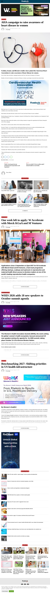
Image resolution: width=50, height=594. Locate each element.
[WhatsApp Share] (11, 157)
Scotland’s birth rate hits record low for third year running (18, 536)
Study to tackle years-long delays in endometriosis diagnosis (18, 488)
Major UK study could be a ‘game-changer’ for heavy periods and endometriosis (22, 474)
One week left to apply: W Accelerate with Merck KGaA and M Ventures (20, 515)
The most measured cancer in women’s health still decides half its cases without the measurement (25, 522)
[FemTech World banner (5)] (25, 15)
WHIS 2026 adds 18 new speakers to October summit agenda (18, 494)
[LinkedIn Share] (5, 157)
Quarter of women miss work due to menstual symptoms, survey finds (20, 481)
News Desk (8, 29)
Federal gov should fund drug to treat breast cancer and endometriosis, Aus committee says (24, 529)
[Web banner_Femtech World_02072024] (10, 468)
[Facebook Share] (8, 157)
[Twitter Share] (2, 157)
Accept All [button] (11, 591)
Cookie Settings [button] (5, 591)
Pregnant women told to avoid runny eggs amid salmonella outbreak (20, 508)
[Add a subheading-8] (25, 106)
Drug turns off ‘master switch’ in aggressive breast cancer (18, 501)
